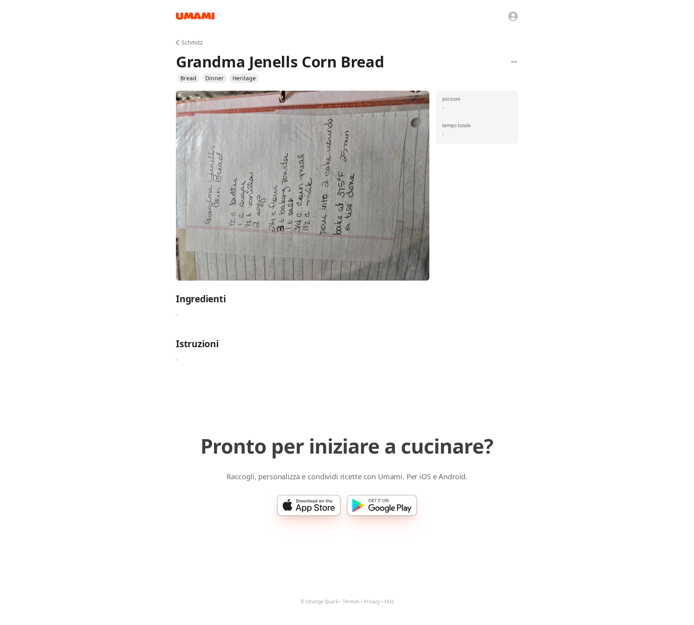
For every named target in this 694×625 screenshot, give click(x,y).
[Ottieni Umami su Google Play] (382, 505)
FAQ (389, 601)
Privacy (372, 601)
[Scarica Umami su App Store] (309, 505)
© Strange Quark (319, 601)
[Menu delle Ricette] (514, 62)
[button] (188, 78)
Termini (351, 601)
